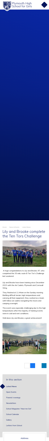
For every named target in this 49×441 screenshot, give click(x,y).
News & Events (14, 227)
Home (5, 227)
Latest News (26, 227)
